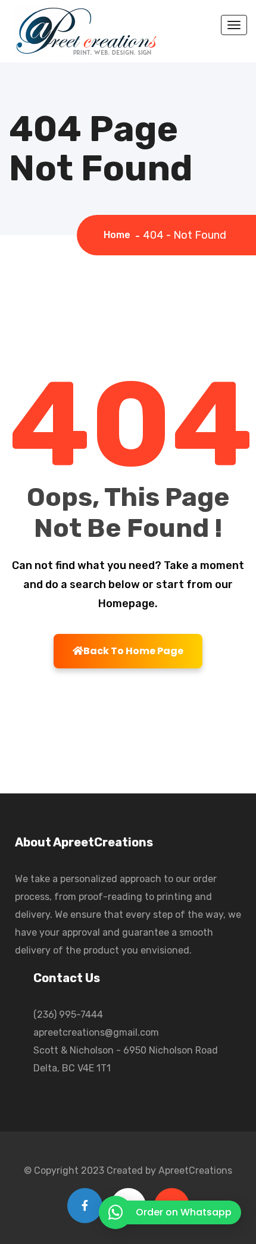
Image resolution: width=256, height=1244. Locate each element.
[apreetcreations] (85, 30)
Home (119, 234)
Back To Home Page (133, 651)
